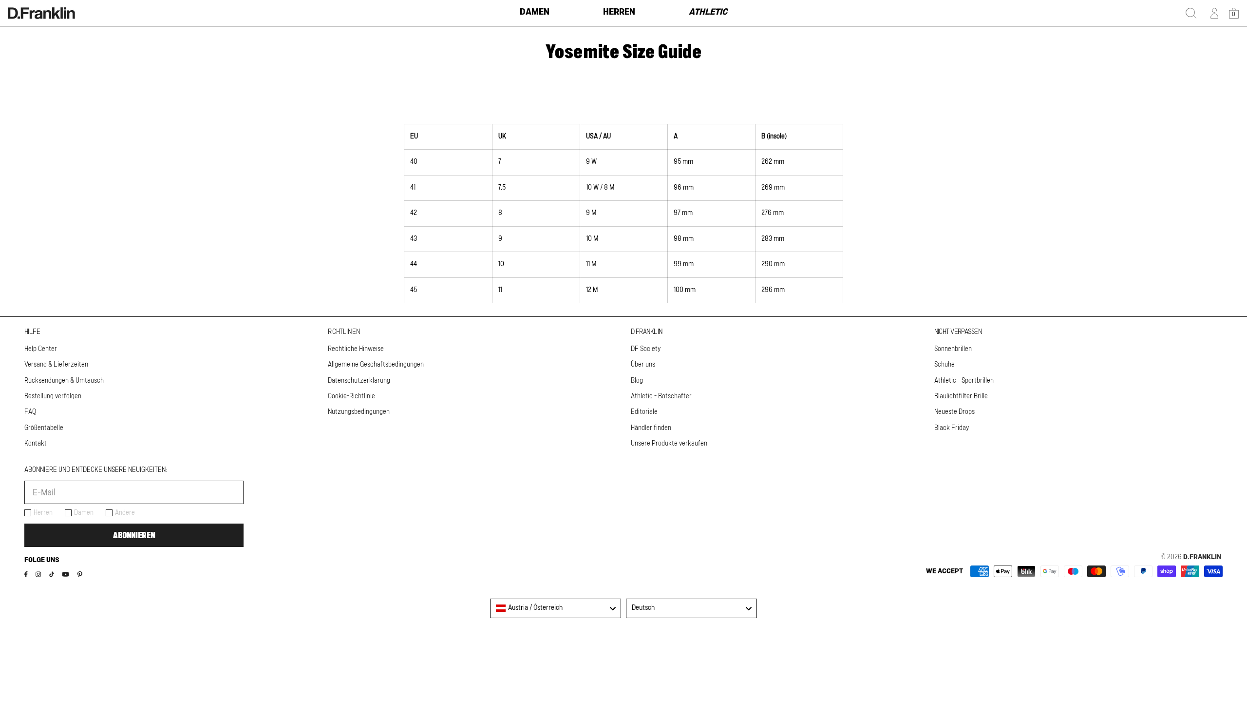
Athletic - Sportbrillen (964, 380)
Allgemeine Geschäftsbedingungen (376, 364)
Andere (125, 512)
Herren (43, 512)
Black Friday (951, 428)
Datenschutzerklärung (359, 380)
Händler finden (651, 428)
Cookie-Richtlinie (351, 396)
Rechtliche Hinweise (356, 349)
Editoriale (644, 412)
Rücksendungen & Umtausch (64, 380)
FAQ (30, 412)
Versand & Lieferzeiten (56, 364)
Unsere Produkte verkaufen (669, 443)
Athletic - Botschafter (661, 396)
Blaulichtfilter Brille (961, 396)
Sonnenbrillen (953, 349)
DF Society (646, 349)
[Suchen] (1191, 13)
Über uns (643, 364)
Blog (637, 380)
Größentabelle (43, 428)
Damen (84, 512)
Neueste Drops (954, 412)
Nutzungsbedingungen (359, 412)
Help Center (40, 349)
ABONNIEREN (134, 535)
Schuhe (944, 364)
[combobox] (555, 608)
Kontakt (35, 443)
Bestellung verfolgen (52, 396)
